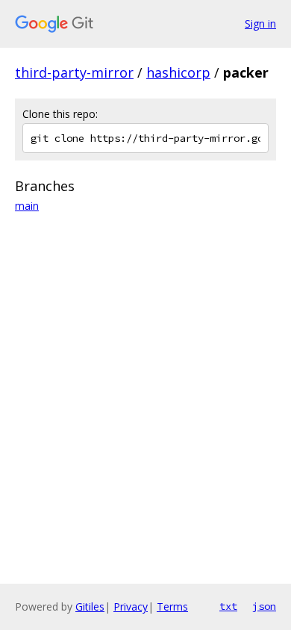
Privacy (130, 606)
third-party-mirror (74, 72)
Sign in (260, 23)
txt (228, 606)
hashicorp (178, 72)
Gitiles (89, 606)
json (264, 606)
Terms (172, 606)
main (27, 206)
